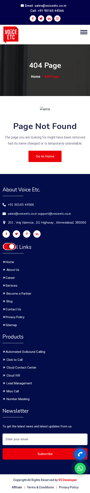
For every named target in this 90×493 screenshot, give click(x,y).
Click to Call (14, 360)
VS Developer (67, 480)
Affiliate (17, 487)
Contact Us (13, 309)
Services (11, 285)
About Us (12, 270)
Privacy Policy (15, 317)
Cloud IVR (13, 375)
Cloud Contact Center (21, 367)
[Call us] (80, 454)
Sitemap (11, 325)
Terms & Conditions (40, 487)
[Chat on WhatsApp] (80, 468)
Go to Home (45, 156)
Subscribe (45, 454)
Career (10, 278)
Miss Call (12, 391)
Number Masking (18, 399)
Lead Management (19, 383)
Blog (9, 301)
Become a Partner (18, 293)
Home (35, 77)
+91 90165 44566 (21, 205)
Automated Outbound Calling (25, 352)
